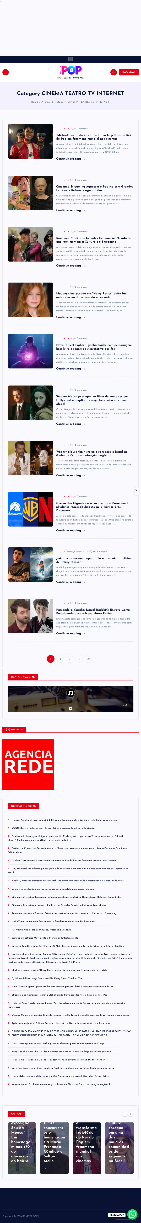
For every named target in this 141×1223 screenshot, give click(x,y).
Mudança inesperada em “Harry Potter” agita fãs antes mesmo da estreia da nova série (59, 970)
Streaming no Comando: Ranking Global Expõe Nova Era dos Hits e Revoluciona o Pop (60, 995)
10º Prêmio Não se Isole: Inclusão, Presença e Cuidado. (41, 930)
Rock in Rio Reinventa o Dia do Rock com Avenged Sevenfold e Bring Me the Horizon (58, 1060)
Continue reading (69, 158)
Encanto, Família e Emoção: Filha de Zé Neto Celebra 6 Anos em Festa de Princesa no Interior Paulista (68, 946)
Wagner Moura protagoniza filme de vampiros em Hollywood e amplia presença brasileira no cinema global (92, 400)
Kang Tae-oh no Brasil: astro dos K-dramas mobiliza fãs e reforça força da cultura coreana (61, 1052)
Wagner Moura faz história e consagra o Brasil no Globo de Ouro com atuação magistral (61, 1084)
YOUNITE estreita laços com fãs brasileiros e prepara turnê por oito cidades (53, 828)
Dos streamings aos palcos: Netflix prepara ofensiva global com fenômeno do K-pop (58, 1044)
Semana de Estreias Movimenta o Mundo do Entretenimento (45, 938)
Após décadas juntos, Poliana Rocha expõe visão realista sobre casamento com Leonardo (61, 1023)
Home (34, 102)
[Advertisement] (70, 30)
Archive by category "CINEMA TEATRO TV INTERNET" (75, 102)
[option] (22, 1148)
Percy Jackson (74, 551)
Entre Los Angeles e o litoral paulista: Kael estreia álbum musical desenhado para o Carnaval (63, 1068)
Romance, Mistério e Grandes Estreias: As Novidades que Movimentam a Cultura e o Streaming (64, 913)
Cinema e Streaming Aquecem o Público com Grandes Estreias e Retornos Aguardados (59, 905)
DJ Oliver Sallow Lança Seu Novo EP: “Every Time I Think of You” (47, 978)
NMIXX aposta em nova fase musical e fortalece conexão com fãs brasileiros (54, 921)
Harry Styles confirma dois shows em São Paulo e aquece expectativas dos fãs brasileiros (60, 1076)
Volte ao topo (128, 1216)
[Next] (130, 1113)
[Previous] (124, 1113)
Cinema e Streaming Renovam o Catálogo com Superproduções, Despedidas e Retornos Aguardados (66, 897)
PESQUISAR (128, 72)
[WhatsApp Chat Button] (132, 1214)
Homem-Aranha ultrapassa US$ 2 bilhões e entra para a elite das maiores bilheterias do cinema (64, 820)
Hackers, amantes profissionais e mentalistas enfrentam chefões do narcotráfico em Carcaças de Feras (68, 881)
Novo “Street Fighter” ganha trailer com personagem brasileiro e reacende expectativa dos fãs (63, 987)
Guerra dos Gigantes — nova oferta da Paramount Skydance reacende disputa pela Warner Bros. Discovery (92, 507)
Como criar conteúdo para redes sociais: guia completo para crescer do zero (53, 889)
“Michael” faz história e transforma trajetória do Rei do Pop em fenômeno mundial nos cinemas (64, 861)
